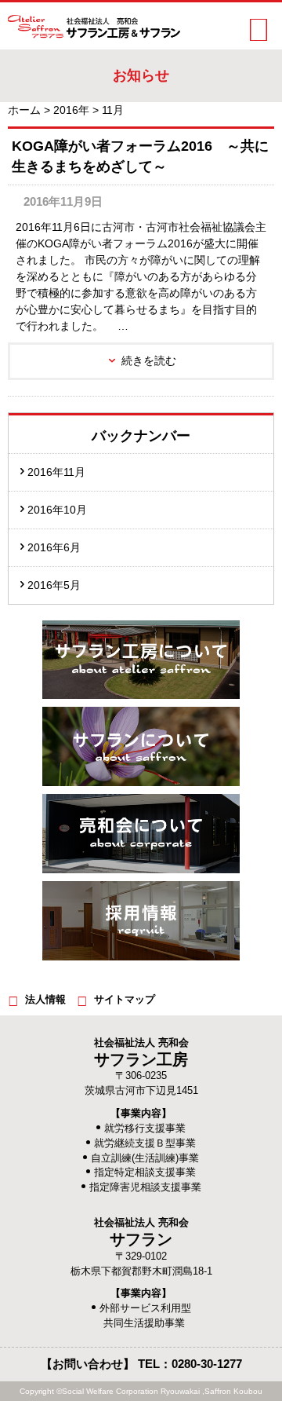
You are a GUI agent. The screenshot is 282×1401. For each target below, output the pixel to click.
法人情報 (45, 999)
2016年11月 (56, 472)
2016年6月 (54, 547)
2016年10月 (57, 509)
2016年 (71, 110)
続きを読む (148, 360)
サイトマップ (124, 999)
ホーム (24, 110)
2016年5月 (54, 585)
